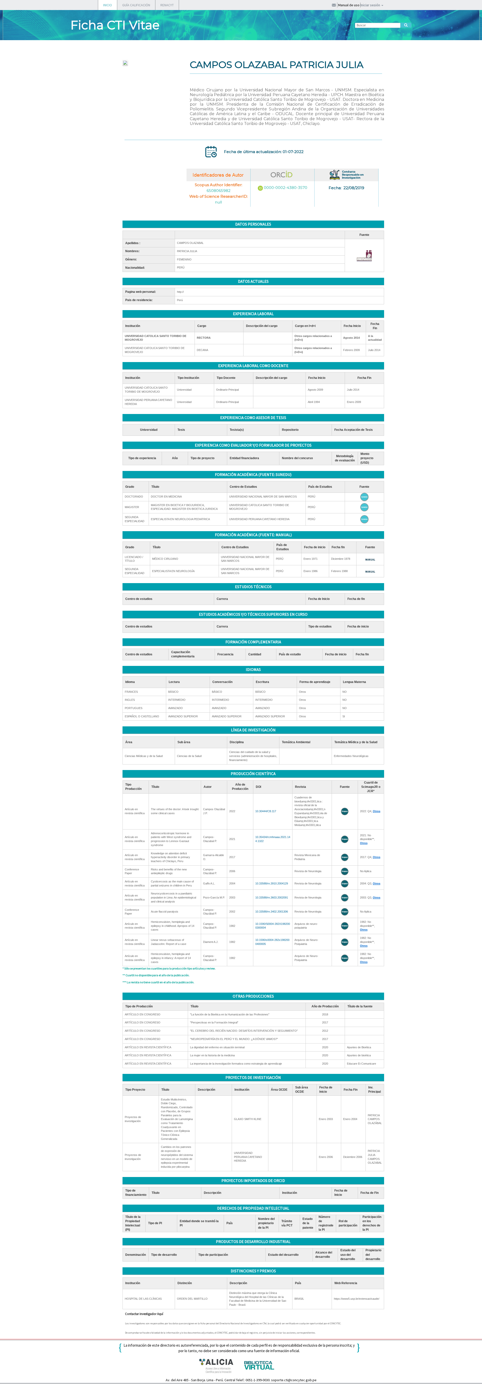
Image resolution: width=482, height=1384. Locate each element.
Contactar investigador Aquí (144, 1314)
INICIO (107, 5)
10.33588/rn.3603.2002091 (271, 897)
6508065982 (218, 190)
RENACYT (167, 5)
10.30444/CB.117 (265, 811)
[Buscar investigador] (405, 25)
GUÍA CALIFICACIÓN (136, 5)
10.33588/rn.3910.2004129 (271, 883)
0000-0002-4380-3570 (285, 187)
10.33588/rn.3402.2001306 (271, 911)
